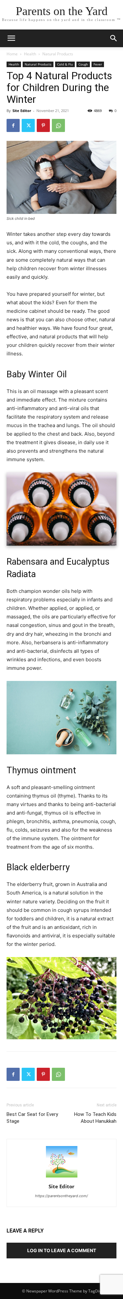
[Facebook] (13, 125)
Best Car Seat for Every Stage (32, 1117)
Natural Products (57, 54)
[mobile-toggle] (11, 38)
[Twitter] (28, 125)
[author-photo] (61, 1177)
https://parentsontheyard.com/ (61, 1196)
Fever (97, 64)
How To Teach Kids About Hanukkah (95, 1117)
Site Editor (21, 110)
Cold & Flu (65, 64)
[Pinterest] (43, 125)
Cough (83, 64)
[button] (114, 38)
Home (12, 54)
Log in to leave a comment (61, 1250)
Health (30, 54)
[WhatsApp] (58, 125)
